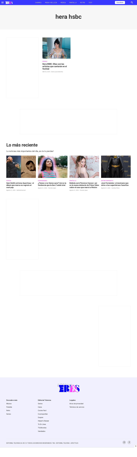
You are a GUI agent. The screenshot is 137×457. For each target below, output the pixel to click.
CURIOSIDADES (42, 180)
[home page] (9, 2)
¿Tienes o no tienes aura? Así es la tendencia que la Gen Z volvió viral (52, 184)
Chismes (38, 2)
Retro (82, 2)
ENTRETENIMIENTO (107, 180)
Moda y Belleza (51, 2)
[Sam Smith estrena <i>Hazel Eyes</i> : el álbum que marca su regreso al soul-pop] (21, 167)
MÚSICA (44, 61)
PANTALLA (73, 180)
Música (63, 2)
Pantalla (73, 2)
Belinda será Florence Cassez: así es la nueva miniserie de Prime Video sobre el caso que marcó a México (84, 185)
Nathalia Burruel (21, 190)
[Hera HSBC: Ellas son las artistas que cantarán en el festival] (56, 48)
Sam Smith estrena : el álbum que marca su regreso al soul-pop (20, 185)
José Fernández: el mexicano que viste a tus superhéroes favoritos (115, 184)
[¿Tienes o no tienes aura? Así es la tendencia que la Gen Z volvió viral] (52, 167)
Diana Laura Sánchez (57, 71)
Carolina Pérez (115, 188)
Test (90, 2)
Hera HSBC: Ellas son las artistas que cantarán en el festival (54, 66)
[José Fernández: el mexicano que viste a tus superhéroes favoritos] (116, 167)
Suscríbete (120, 2)
